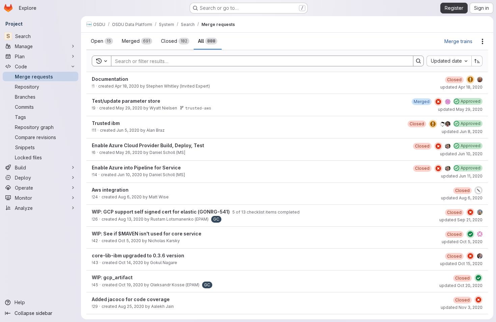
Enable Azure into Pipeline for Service (136, 167)
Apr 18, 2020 (127, 86)
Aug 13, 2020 (130, 219)
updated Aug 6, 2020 (462, 197)
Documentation (110, 79)
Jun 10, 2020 (129, 174)
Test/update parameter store (126, 101)
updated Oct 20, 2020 (461, 285)
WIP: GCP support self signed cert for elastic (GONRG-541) (161, 212)
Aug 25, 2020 (131, 306)
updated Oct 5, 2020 (462, 241)
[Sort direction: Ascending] (477, 61)
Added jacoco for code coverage (131, 299)
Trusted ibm (106, 123)
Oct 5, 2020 (129, 240)
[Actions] (482, 41)
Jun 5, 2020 (127, 130)
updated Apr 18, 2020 (461, 87)
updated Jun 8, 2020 (462, 131)
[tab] (101, 41)
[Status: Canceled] (478, 190)
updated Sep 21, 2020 (461, 219)
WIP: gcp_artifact (112, 277)
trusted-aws (198, 107)
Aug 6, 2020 (130, 196)
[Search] (418, 61)
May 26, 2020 (129, 152)
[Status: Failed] (438, 102)
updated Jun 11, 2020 (462, 176)
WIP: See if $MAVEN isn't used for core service (146, 233)
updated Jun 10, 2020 (461, 153)
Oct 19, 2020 (130, 284)
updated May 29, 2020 (460, 109)
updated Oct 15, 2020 (461, 263)
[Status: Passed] (470, 234)
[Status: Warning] (470, 79)
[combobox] (448, 61)
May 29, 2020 (129, 107)
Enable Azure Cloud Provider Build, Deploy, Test (148, 145)
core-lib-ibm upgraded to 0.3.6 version (138, 255)
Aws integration (110, 190)
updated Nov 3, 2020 (462, 307)
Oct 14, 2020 (130, 262)
